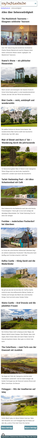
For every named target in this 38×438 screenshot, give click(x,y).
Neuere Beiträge (31, 428)
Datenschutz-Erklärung (17, 436)
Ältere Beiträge (6, 428)
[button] (3, 435)
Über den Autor (31, 436)
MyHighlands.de (5, 8)
